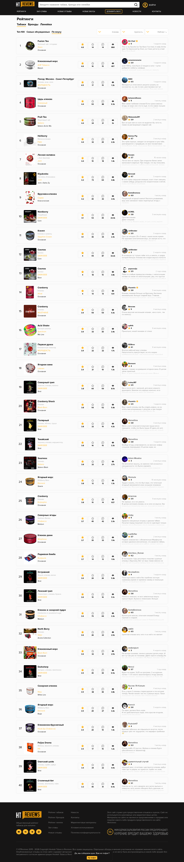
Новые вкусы (88, 11)
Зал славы (42, 11)
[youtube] (19, 831)
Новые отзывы (65, 11)
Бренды (33, 24)
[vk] (25, 831)
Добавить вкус (114, 11)
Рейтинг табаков (55, 812)
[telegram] (32, 831)
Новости (137, 11)
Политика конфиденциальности (85, 832)
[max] (38, 831)
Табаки (21, 24)
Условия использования (82, 827)
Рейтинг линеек (55, 822)
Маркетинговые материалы (83, 822)
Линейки (46, 24)
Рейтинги (21, 11)
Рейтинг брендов (56, 817)
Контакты (156, 11)
